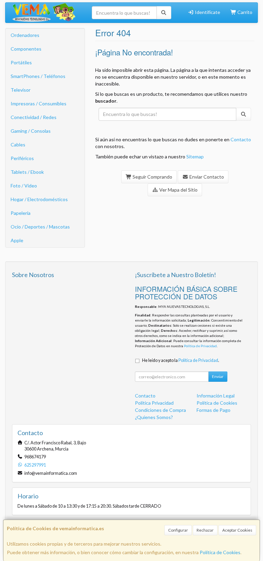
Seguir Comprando (152, 177)
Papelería (20, 213)
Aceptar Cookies (237, 530)
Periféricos (22, 158)
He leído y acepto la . (180, 360)
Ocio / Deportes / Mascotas (40, 227)
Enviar (218, 376)
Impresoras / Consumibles (38, 103)
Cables (18, 144)
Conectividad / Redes (34, 117)
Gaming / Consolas (31, 131)
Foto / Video (24, 185)
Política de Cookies (220, 552)
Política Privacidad (154, 403)
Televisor (20, 90)
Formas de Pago (213, 410)
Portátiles (21, 62)
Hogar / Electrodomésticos (39, 199)
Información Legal (216, 396)
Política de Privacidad (200, 346)
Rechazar (205, 530)
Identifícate (207, 12)
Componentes (26, 49)
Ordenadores (25, 35)
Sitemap (195, 156)
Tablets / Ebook (27, 172)
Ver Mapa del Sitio (178, 190)
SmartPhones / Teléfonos (38, 76)
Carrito (244, 12)
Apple (17, 240)
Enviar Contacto (206, 177)
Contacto (240, 139)
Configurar (178, 530)
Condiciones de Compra (160, 410)
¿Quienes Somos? (154, 417)
